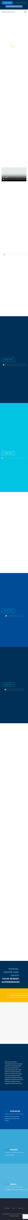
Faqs (14, 1208)
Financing (7, 1208)
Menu (25, 12)
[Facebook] (11, 1202)
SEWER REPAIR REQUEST (14, 6)
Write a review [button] (5, 816)
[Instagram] (15, 1202)
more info (8, 360)
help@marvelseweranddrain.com (16, 1189)
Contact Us (20, 1208)
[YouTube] (17, 1202)
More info (8, 453)
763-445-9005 (9, 1155)
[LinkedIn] (13, 1202)
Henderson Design (14, 1216)
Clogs (3, 596)
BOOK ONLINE (7, 3)
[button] (19, 12)
